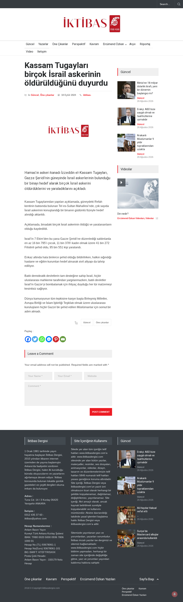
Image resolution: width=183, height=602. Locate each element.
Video (29, 51)
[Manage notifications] (174, 594)
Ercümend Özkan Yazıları (97, 579)
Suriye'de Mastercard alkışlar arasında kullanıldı (148, 534)
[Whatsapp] (42, 339)
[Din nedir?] (138, 193)
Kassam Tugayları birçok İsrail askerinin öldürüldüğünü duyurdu (66, 74)
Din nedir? (122, 213)
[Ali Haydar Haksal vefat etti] (126, 515)
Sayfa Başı (146, 579)
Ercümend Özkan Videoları (130, 218)
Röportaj (145, 44)
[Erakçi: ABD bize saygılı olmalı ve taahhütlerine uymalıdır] (126, 116)
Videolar (149, 218)
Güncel (30, 44)
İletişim (41, 51)
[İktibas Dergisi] (91, 27)
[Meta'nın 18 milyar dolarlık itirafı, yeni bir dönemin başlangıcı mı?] (126, 90)
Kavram (94, 44)
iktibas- (87, 95)
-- (138, 516)
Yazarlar (43, 44)
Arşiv (132, 44)
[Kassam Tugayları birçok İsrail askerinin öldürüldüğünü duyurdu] (68, 130)
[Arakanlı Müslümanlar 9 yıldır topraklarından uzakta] (126, 143)
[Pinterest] (56, 339)
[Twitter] (35, 339)
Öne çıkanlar (47, 95)
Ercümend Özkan (113, 44)
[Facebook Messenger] (49, 339)
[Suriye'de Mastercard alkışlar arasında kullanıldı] (126, 538)
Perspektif (78, 44)
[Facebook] (28, 339)
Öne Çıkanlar (60, 44)
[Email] (63, 339)
